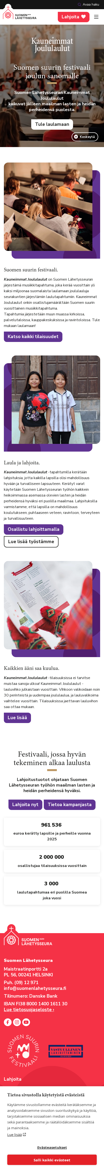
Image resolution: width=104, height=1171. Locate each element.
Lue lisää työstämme (31, 542)
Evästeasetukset (52, 1147)
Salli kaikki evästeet (52, 1159)
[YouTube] (26, 1022)
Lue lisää (14, 1134)
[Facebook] (8, 1022)
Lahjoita (70, 17)
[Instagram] (17, 1022)
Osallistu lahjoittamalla (33, 529)
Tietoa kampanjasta (70, 805)
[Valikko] (96, 17)
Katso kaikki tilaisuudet (33, 337)
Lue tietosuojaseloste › (29, 1010)
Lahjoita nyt (25, 805)
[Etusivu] (20, 15)
